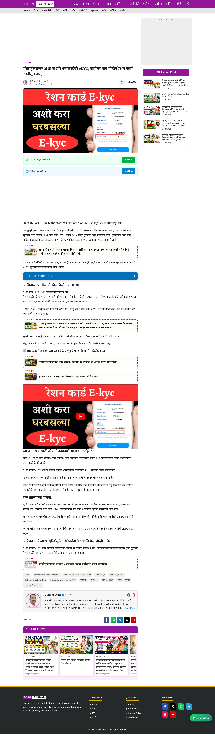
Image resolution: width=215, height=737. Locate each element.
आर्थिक (118, 4)
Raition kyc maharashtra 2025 (63, 580)
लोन (73, 10)
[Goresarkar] (38, 4)
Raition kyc (100, 575)
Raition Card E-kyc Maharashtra (77, 575)
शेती (109, 4)
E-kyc (27, 575)
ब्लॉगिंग (169, 4)
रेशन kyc (94, 580)
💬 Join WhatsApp (200, 718)
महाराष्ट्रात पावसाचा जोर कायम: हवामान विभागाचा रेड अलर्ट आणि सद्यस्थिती (78, 362)
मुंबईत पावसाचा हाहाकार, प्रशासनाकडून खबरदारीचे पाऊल (68, 376)
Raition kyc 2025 (117, 575)
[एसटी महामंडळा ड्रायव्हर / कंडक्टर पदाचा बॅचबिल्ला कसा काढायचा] (31, 564)
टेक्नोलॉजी (134, 4)
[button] (188, 4)
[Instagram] (133, 595)
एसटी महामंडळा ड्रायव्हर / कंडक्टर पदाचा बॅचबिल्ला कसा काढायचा (73, 564)
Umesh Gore (38, 81)
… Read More (129, 608)
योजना (96, 4)
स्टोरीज (180, 4)
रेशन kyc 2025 (107, 580)
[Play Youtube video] (80, 416)
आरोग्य (158, 4)
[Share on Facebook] (106, 620)
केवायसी (83, 580)
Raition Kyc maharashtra (35, 580)
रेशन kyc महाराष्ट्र (124, 580)
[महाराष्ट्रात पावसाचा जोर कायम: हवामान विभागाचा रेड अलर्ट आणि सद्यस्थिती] (31, 362)
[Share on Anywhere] (133, 620)
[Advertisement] (80, 39)
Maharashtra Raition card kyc (46, 575)
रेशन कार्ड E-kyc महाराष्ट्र (33, 585)
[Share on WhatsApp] (113, 620)
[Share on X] (127, 620)
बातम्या (85, 4)
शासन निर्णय (47, 10)
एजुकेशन (147, 4)
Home (75, 4)
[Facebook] (128, 595)
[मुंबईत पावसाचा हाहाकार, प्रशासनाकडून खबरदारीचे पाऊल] (31, 376)
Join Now (128, 159)
